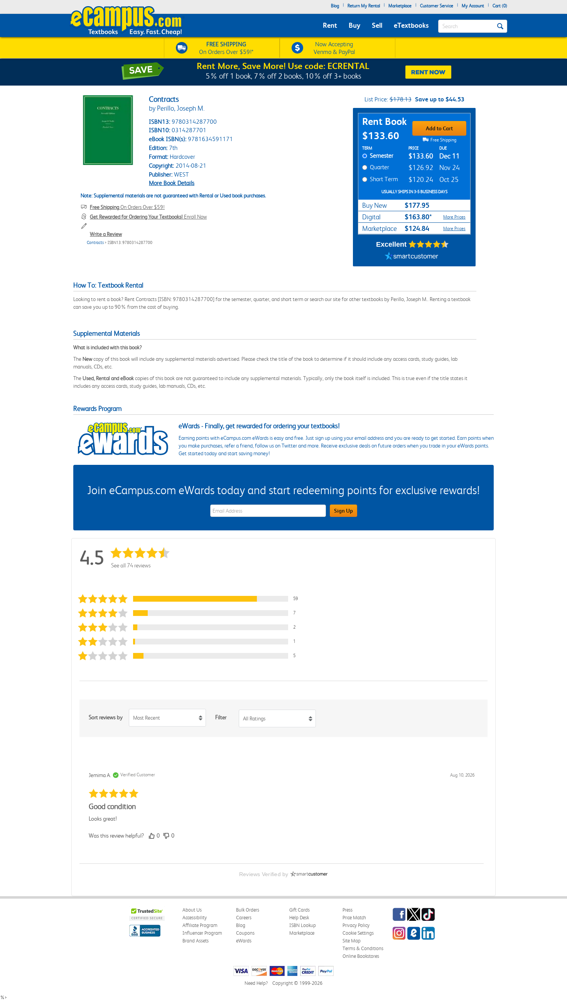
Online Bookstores (361, 956)
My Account (473, 5)
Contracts (95, 242)
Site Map (352, 941)
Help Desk (299, 917)
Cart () (500, 5)
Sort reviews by (106, 717)
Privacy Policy (356, 925)
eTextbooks (411, 25)
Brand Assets (195, 941)
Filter (220, 717)
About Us (192, 910)
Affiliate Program (200, 925)
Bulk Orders (247, 910)
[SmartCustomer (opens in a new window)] (412, 256)
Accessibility (194, 917)
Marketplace (400, 5)
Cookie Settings (358, 933)
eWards (243, 941)
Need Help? (256, 983)
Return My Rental (364, 5)
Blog (335, 5)
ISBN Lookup (302, 925)
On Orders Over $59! (127, 207)
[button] (192, 598)
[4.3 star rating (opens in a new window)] (428, 244)
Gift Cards (299, 910)
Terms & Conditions (363, 948)
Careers (243, 917)
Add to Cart (439, 128)
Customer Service (436, 5)
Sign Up (343, 511)
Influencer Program (202, 933)
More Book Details (171, 183)
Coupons (245, 933)
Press (348, 910)
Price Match (354, 917)
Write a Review (106, 234)
